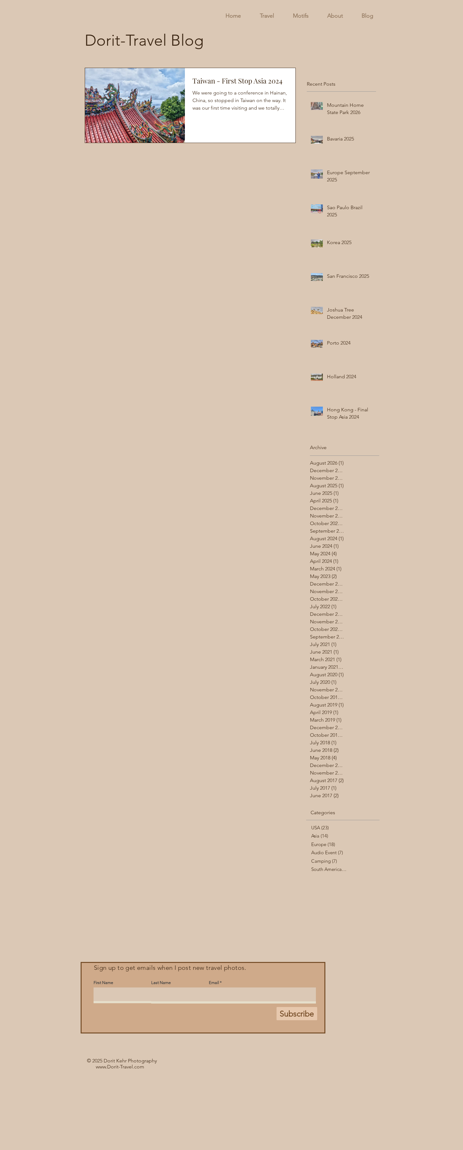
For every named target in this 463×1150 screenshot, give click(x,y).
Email (214, 983)
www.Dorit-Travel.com (120, 1067)
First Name (103, 983)
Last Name (161, 983)
